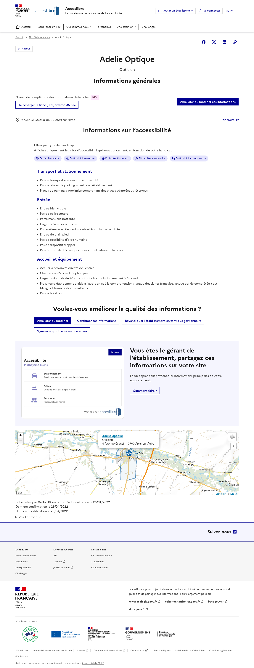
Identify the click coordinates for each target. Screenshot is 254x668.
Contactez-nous (99, 567)
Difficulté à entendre (152, 158)
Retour (26, 49)
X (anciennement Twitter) (214, 42)
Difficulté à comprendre (191, 158)
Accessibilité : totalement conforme (52, 650)
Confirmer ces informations (96, 320)
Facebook (203, 42)
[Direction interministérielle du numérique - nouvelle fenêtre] (151, 634)
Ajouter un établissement (177, 11)
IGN (232, 493)
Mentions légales (162, 650)
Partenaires (104, 27)
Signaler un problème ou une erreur (62, 331)
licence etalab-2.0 (91, 663)
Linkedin (224, 42)
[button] (157, 433)
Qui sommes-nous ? (78, 27)
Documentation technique (108, 650)
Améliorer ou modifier (52, 320)
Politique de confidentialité (190, 650)
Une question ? (126, 27)
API (55, 555)
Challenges (148, 27)
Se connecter (211, 11)
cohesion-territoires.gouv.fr (182, 602)
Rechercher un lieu (48, 27)
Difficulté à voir (49, 158)
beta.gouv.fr (216, 602)
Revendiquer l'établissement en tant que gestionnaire (163, 320)
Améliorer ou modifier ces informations (208, 102)
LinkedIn (235, 532)
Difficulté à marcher (82, 158)
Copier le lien (235, 42)
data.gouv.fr (137, 609)
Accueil (26, 27)
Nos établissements (39, 37)
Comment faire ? (145, 390)
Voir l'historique (30, 517)
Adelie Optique (112, 436)
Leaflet (219, 493)
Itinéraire (228, 120)
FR (231, 11)
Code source (137, 650)
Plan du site (22, 650)
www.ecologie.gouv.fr (143, 602)
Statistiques (97, 561)
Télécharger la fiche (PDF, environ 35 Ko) (46, 105)
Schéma (57, 561)
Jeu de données (61, 567)
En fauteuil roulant (117, 158)
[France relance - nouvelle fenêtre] (30, 634)
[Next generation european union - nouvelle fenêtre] (66, 634)
